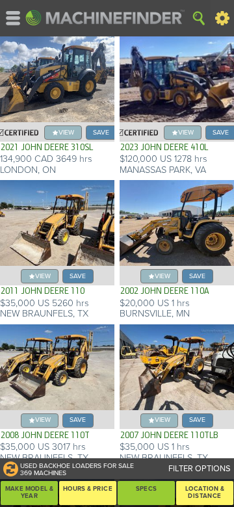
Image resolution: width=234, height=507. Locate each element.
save (101, 132)
